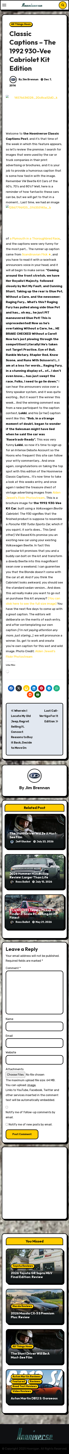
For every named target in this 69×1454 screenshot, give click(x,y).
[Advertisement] (34, 1184)
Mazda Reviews (22, 1306)
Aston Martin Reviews (27, 1376)
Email (9, 1035)
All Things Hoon (21, 24)
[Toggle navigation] (4, 5)
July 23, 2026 (45, 841)
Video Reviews (22, 1391)
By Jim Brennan (28, 79)
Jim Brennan (37, 787)
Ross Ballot (23, 881)
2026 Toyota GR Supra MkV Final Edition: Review (31, 1275)
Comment (13, 968)
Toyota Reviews (23, 1266)
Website (11, 1052)
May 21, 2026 (44, 922)
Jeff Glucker (24, 841)
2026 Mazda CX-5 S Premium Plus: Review (32, 1315)
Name (9, 1019)
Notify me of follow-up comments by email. (30, 1115)
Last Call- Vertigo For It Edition (48, 716)
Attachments (15, 1069)
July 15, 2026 (44, 881)
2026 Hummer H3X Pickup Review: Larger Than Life (29, 875)
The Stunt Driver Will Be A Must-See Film (34, 835)
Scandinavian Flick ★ (36, 254)
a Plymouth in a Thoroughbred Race (35, 238)
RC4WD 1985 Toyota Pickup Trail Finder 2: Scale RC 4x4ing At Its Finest (34, 914)
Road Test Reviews (25, 1386)
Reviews (35, 1381)
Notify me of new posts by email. (30, 1124)
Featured (19, 1381)
